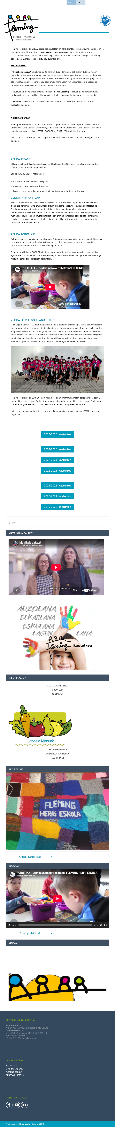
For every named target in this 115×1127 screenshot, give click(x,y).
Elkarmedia (24, 1124)
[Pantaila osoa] (105, 925)
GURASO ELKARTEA (15, 1075)
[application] (57, 898)
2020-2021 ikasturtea (57, 496)
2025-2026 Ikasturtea (57, 434)
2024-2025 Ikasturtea (57, 449)
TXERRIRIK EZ (57, 757)
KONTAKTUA (57, 694)
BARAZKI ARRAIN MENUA (57, 753)
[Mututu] (101, 925)
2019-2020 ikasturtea (57, 507)
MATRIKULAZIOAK (14, 1068)
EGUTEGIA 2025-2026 (57, 685)
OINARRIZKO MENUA (57, 749)
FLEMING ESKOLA (14, 1072)
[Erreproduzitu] (9, 925)
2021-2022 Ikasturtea (57, 485)
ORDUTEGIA (57, 689)
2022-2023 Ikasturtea (57, 470)
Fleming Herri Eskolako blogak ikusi (26, 950)
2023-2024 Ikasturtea (57, 460)
